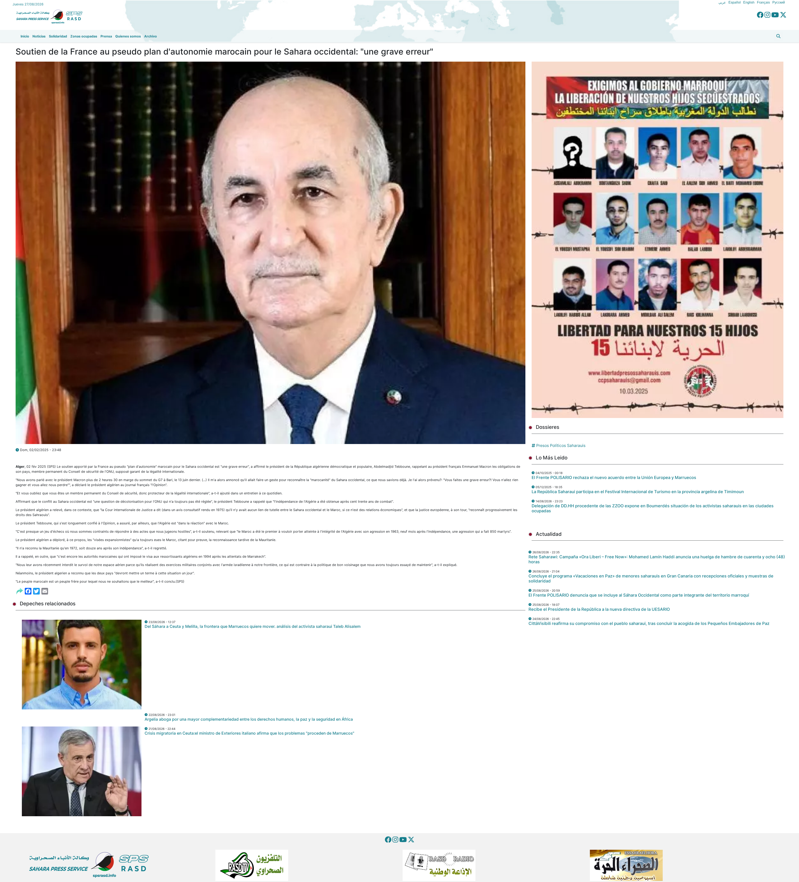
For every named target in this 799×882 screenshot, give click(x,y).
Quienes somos (128, 36)
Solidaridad (58, 36)
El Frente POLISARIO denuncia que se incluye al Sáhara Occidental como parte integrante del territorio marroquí (639, 595)
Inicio (25, 36)
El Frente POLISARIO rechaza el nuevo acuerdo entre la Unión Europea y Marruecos (614, 477)
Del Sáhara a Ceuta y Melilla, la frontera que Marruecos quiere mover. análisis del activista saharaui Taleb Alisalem (253, 626)
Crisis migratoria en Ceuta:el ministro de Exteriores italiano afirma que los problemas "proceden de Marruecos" (249, 733)
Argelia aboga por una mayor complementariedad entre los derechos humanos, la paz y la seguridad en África (249, 719)
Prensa (106, 36)
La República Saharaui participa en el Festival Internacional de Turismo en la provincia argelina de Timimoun (638, 491)
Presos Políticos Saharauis (561, 445)
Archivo (150, 36)
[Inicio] (51, 16)
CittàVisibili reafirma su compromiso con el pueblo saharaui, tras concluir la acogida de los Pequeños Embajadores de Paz (649, 623)
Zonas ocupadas (83, 36)
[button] (778, 36)
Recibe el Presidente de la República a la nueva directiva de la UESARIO (599, 609)
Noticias (39, 36)
